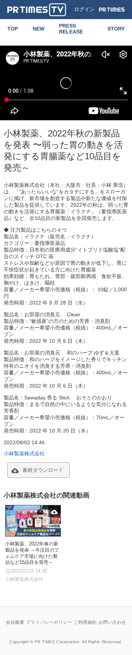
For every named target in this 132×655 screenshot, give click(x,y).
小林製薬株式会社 (24, 453)
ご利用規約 (85, 622)
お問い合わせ (112, 622)
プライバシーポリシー (49, 622)
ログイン (84, 9)
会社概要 (15, 622)
